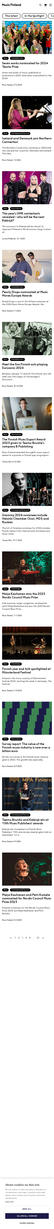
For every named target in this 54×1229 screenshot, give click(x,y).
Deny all (27, 1209)
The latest (11, 16)
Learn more (9, 1202)
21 (38, 938)
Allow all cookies (27, 1216)
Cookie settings (27, 1223)
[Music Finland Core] (45, 5)
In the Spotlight (34, 16)
